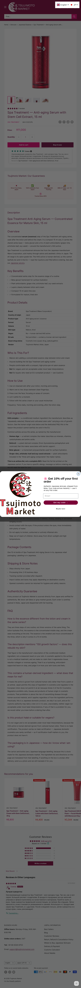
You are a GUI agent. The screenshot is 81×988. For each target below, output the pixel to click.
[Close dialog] (78, 473)
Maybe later (60, 508)
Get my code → (60, 502)
